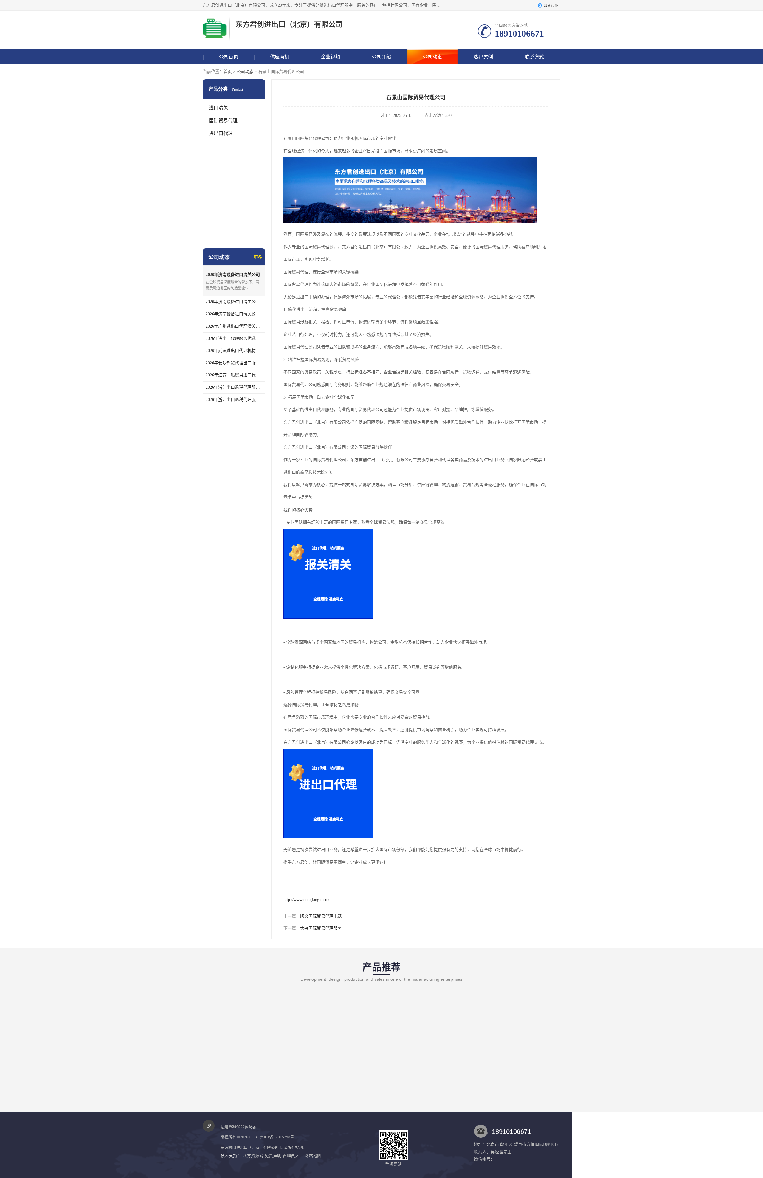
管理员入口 (293, 1156)
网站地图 (313, 1156)
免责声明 (273, 1156)
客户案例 (483, 56)
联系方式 (534, 56)
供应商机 (279, 56)
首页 (228, 71)
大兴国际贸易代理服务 (321, 928)
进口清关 (218, 107)
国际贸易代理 (223, 120)
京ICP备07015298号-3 (278, 1137)
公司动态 (432, 56)
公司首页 (228, 56)
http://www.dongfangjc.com (307, 900)
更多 (258, 257)
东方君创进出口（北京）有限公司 (250, 1147)
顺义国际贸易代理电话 (321, 916)
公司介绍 (381, 56)
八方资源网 (253, 1156)
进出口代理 (221, 133)
